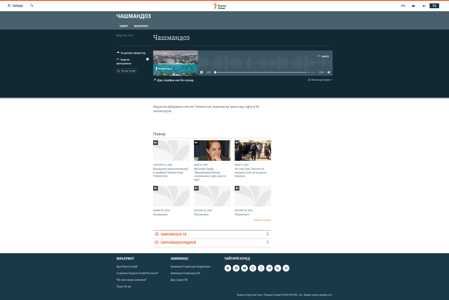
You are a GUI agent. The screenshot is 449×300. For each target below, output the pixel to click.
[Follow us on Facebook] (236, 268)
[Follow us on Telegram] (269, 268)
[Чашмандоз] (171, 196)
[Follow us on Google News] (227, 268)
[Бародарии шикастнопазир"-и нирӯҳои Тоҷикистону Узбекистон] (171, 150)
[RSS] (277, 268)
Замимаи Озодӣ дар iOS (185, 273)
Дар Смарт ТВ (178, 280)
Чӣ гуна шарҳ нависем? (131, 280)
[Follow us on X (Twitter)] (261, 268)
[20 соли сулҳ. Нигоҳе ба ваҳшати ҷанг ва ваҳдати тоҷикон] (253, 150)
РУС (403, 6)
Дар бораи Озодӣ (127, 266)
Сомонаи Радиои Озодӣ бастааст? (137, 273)
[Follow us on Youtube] (244, 268)
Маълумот (141, 26)
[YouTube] (413, 6)
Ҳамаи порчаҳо (262, 220)
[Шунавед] (424, 6)
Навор (124, 26)
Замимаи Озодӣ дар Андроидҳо (190, 266)
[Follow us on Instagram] (252, 268)
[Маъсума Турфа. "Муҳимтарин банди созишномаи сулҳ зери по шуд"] (212, 150)
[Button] (131, 53)
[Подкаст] (286, 268)
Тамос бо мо (123, 286)
